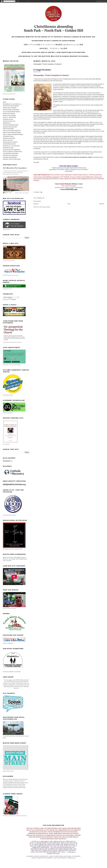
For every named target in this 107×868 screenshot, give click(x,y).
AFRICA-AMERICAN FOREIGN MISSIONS (13, 134)
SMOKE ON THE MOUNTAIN (10, 127)
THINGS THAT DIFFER (8, 128)
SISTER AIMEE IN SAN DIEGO (10, 142)
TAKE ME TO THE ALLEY (9, 121)
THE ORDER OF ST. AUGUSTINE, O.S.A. (12, 104)
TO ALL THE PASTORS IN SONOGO (11, 111)
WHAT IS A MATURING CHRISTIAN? (12, 130)
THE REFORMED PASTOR (9, 144)
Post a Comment (37, 201)
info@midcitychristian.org (14, 484)
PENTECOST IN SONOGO (9, 113)
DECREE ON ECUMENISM (9, 115)
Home (69, 203)
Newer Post (36, 203)
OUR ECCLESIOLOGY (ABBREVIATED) (12, 151)
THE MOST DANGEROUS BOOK (10, 125)
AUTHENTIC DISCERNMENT (10, 157)
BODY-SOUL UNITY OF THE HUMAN (12, 159)
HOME (4, 102)
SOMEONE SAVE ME (8, 119)
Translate (14, 299)
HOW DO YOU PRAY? (8, 140)
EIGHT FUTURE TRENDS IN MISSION (12, 132)
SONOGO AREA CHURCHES (9, 108)
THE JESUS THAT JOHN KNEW (10, 155)
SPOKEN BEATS (7, 123)
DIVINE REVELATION (8, 148)
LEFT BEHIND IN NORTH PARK (10, 153)
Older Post (101, 203)
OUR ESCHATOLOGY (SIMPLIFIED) (11, 149)
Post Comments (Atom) (45, 207)
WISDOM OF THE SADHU (9, 138)
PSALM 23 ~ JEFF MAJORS (9, 117)
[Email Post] (41, 192)
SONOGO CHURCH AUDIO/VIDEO (11, 109)
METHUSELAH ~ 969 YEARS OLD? (11, 146)
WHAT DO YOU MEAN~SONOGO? (11, 106)
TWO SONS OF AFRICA (8, 136)
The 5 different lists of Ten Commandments (14, 168)
